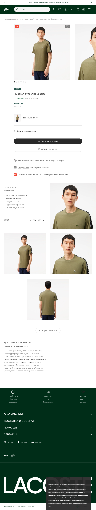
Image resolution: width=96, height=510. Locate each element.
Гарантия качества (26, 506)
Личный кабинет (78, 9)
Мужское (16, 19)
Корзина (83, 9)
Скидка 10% (23, 167)
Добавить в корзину (48, 141)
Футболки (34, 19)
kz (59, 9)
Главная (7, 19)
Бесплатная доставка (28, 160)
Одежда (25, 19)
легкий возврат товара (52, 160)
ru (54, 9)
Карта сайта (9, 506)
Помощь (67, 9)
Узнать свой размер (48, 149)
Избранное (72, 9)
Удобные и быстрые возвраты (13, 399)
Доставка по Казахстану (48, 399)
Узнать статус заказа (83, 399)
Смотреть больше (48, 330)
